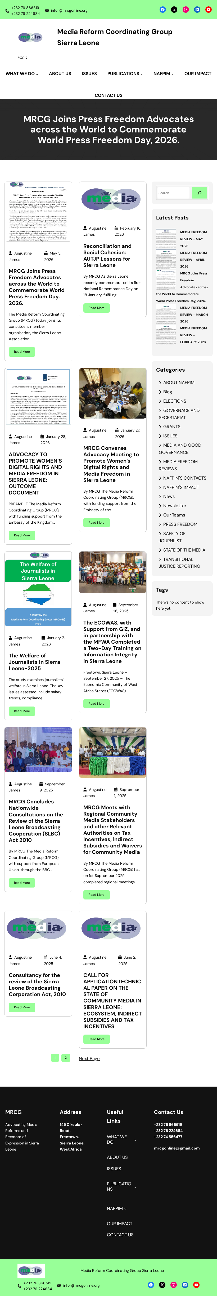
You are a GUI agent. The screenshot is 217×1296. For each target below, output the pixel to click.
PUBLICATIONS (119, 1186)
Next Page (89, 1058)
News (169, 496)
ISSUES (170, 436)
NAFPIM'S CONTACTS (184, 478)
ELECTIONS (174, 401)
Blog (167, 392)
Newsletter (174, 506)
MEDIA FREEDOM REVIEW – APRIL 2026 (193, 260)
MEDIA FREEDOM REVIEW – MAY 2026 (193, 239)
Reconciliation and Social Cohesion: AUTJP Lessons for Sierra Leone (107, 255)
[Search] (199, 193)
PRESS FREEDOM (180, 524)
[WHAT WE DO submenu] (135, 1140)
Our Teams (174, 515)
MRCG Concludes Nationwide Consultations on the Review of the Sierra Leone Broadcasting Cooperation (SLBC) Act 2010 (36, 820)
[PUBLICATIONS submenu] (135, 1187)
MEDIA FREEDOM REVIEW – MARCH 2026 (194, 315)
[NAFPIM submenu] (125, 1208)
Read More (22, 352)
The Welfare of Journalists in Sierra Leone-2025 (34, 661)
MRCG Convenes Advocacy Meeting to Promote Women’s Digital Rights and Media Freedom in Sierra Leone (111, 464)
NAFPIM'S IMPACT (181, 487)
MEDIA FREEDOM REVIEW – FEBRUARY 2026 (193, 335)
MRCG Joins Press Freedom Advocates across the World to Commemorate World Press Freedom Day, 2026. (37, 287)
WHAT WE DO (117, 1139)
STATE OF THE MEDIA (184, 550)
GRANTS (171, 426)
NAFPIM (115, 1208)
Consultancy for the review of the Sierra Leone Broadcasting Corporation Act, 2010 (37, 984)
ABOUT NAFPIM (179, 382)
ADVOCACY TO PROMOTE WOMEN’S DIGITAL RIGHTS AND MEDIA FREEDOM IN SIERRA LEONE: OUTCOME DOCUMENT (35, 473)
